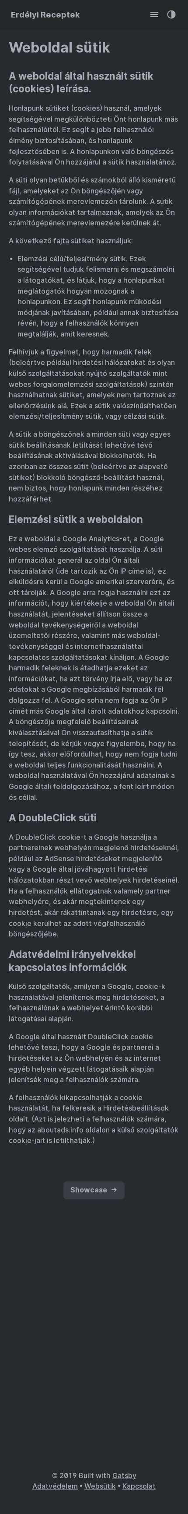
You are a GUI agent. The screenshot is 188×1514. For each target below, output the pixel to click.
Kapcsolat (139, 1486)
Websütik (100, 1486)
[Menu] (155, 15)
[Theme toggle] (171, 15)
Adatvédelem (55, 1486)
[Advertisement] (94, 1355)
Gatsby (124, 1476)
